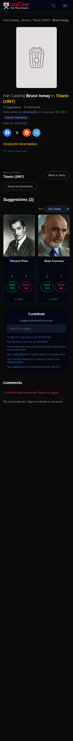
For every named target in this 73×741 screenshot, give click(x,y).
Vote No (26, 287)
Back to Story (56, 175)
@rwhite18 (29, 112)
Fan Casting (11, 20)
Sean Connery (54, 261)
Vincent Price (19, 261)
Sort (40, 208)
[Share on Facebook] (7, 133)
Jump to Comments (20, 186)
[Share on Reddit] (27, 133)
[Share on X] (17, 133)
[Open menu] (65, 6)
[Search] (53, 6)
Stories (25, 20)
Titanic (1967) (41, 20)
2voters (19, 299)
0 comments (32, 107)
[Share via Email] (36, 133)
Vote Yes (12, 287)
